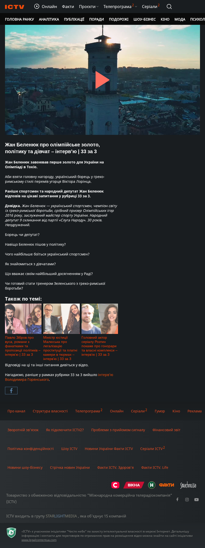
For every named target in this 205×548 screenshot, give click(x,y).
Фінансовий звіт (166, 429)
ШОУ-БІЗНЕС (145, 19)
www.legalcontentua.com (39, 540)
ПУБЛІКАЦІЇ (74, 19)
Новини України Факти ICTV (109, 448)
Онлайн (117, 411)
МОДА (179, 19)
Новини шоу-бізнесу (25, 467)
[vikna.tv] (133, 487)
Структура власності (50, 411)
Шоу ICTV (69, 448)
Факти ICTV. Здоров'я (115, 467)
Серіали (138, 411)
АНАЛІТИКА (49, 19)
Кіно (176, 411)
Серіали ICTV (151, 448)
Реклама (195, 411)
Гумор (160, 411)
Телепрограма (87, 411)
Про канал (16, 411)
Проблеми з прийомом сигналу (118, 429)
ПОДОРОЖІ (118, 19)
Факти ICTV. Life (154, 467)
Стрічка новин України (70, 467)
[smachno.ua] (188, 487)
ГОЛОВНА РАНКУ (19, 19)
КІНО (165, 19)
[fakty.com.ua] (166, 487)
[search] (169, 6)
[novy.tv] (152, 487)
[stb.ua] (115, 487)
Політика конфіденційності (31, 448)
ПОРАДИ (96, 19)
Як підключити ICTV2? (65, 429)
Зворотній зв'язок (23, 429)
